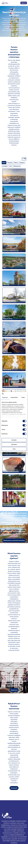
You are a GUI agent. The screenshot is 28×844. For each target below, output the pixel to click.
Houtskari (5, 166)
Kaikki (4, 162)
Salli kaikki (14, 440)
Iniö (10, 166)
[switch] (24, 425)
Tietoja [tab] (23, 397)
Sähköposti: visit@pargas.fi (8, 808)
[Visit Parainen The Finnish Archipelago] (5, 3)
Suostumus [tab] (5, 397)
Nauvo (16, 162)
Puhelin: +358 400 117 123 (8, 806)
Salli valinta (14, 444)
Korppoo (22, 162)
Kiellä (14, 449)
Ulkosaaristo (16, 166)
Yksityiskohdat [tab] (14, 397)
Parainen (10, 162)
